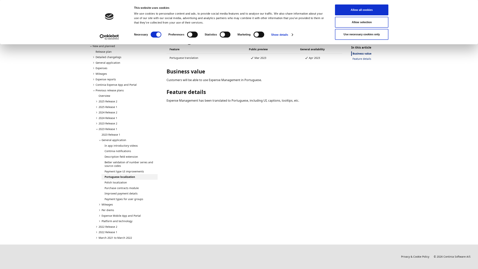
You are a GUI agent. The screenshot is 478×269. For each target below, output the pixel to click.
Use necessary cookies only (362, 34)
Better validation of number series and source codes (129, 164)
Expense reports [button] (106, 79)
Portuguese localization (120, 177)
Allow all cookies (362, 9)
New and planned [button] (104, 46)
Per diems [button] (108, 210)
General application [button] (108, 62)
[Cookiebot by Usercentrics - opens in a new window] (109, 37)
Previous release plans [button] (110, 90)
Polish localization (116, 182)
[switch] (192, 35)
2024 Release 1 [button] (108, 118)
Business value (362, 53)
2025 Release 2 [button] (108, 101)
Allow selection (362, 22)
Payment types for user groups (124, 199)
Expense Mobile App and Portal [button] (121, 215)
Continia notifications (118, 151)
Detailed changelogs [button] (108, 57)
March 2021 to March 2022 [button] (115, 237)
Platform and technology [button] (117, 221)
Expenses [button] (101, 68)
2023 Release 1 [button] (108, 129)
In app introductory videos (121, 145)
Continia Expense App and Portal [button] (116, 84)
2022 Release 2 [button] (108, 226)
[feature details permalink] (208, 92)
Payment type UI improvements (124, 171)
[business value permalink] (207, 71)
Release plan (104, 51)
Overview (104, 96)
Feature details (362, 59)
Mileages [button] (101, 73)
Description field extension (121, 156)
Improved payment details (121, 193)
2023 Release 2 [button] (108, 123)
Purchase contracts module (122, 188)
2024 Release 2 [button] (108, 112)
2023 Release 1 (111, 134)
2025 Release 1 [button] (108, 107)
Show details (279, 34)
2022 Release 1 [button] (108, 232)
